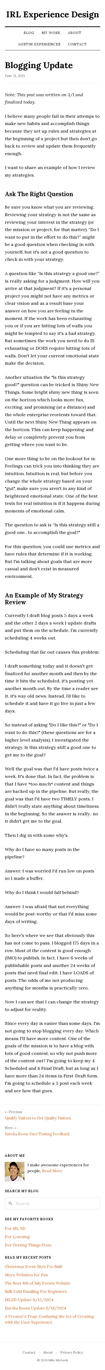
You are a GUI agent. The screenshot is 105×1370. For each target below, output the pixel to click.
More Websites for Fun (26, 1274)
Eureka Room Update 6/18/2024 (35, 1308)
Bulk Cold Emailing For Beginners (36, 1291)
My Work (51, 33)
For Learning (17, 1236)
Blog (29, 33)
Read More (52, 1170)
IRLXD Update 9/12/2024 (29, 1299)
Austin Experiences (39, 44)
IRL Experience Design (52, 14)
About (75, 33)
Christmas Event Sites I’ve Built (34, 1266)
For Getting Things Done (28, 1245)
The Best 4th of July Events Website (38, 1283)
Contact (77, 44)
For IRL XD (15, 1228)
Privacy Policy (71, 1352)
